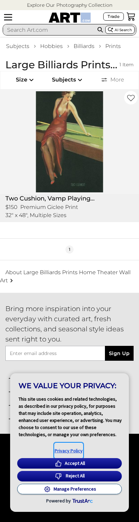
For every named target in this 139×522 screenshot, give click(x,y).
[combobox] (49, 29)
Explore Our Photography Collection (69, 5)
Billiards (84, 46)
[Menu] (8, 17)
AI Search (123, 30)
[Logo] (70, 18)
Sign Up (119, 353)
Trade (113, 16)
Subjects (17, 46)
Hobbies (51, 46)
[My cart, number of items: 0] (131, 16)
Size (21, 79)
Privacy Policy (69, 451)
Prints (113, 46)
